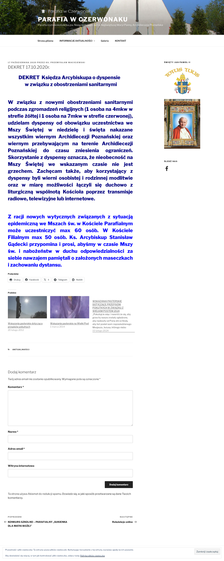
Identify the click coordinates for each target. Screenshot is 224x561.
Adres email (16, 448)
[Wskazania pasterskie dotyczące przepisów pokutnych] (27, 307)
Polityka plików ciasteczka (92, 555)
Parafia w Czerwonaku (83, 19)
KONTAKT (120, 40)
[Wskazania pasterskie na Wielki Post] (69, 307)
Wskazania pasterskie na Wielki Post (69, 323)
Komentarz (16, 387)
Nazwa (13, 431)
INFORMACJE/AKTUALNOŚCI (76, 40)
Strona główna (45, 40)
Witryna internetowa (21, 465)
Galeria (105, 40)
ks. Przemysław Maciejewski (65, 62)
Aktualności (21, 349)
